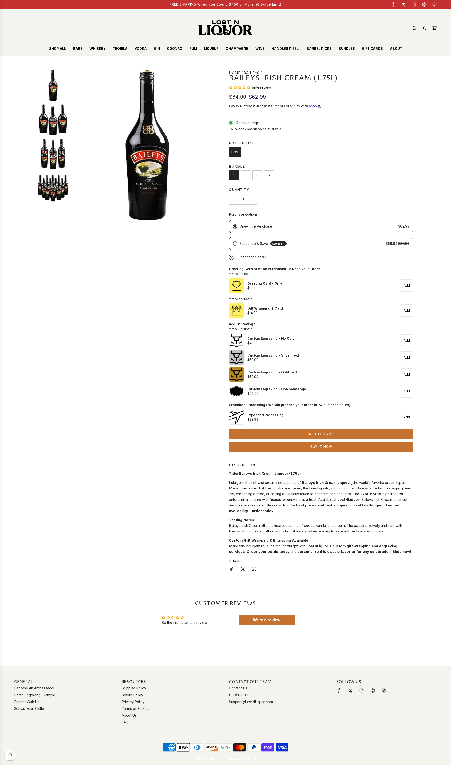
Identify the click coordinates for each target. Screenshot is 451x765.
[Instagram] (414, 4)
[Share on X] (242, 570)
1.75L (235, 152)
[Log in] (424, 28)
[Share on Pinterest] (254, 570)
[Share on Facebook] (231, 570)
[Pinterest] (424, 4)
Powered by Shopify (243, 759)
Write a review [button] (266, 619)
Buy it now (321, 447)
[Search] (414, 28)
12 (269, 175)
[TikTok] (434, 4)
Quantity (239, 189)
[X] (403, 4)
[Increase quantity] (252, 199)
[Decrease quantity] (234, 199)
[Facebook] (393, 4)
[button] (240, 87)
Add (407, 285)
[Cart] (434, 28)
